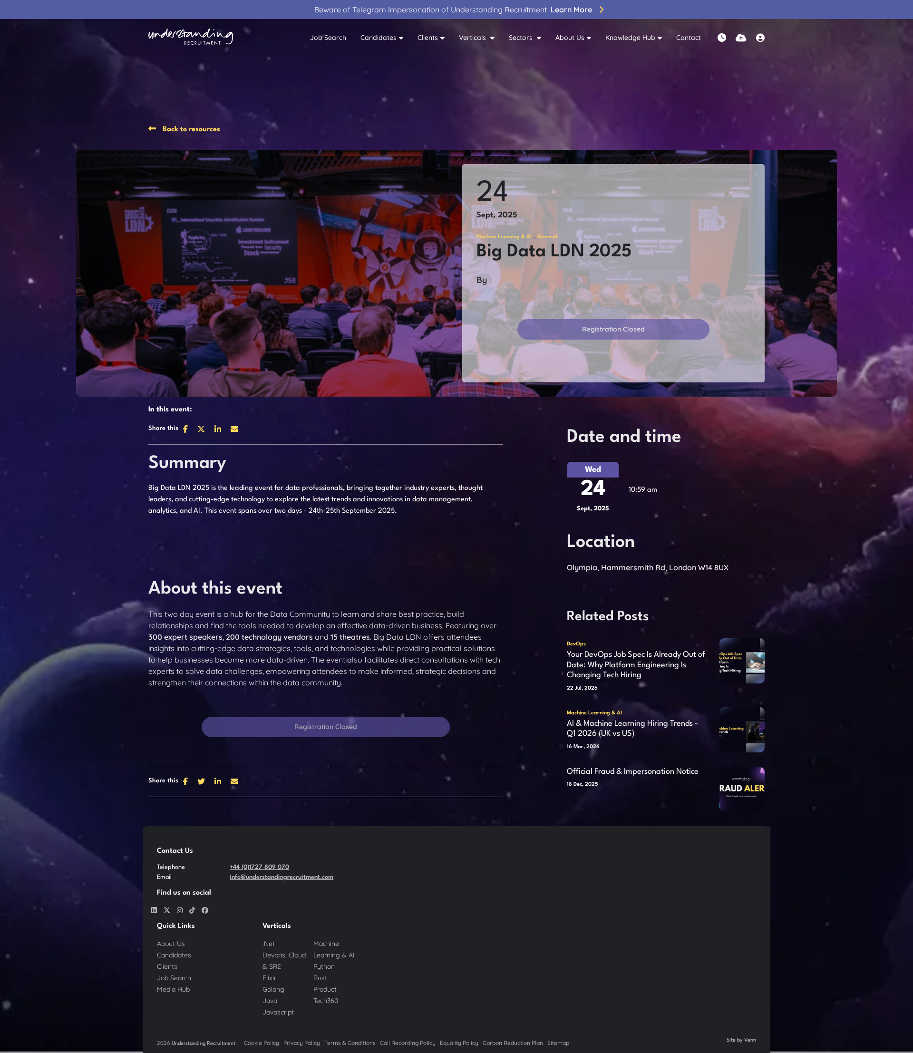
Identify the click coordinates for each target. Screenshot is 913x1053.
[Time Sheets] (722, 37)
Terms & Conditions (350, 1042)
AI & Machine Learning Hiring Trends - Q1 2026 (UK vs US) (632, 729)
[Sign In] (760, 37)
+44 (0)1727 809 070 (259, 867)
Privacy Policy (301, 1042)
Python (324, 966)
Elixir (269, 978)
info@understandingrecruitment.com (281, 877)
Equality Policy (459, 1042)
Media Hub (173, 989)
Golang (273, 989)
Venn (750, 1040)
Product (325, 989)
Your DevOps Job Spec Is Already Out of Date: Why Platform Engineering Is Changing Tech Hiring (636, 665)
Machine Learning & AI (504, 237)
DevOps (576, 644)
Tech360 (325, 1000)
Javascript (278, 1012)
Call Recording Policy (408, 1042)
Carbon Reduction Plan (513, 1042)
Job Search (328, 37)
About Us (569, 37)
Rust (320, 978)
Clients (428, 37)
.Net (268, 943)
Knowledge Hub (630, 37)
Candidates (378, 37)
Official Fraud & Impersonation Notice (633, 772)
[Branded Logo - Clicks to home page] (190, 38)
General (547, 237)
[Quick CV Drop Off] (741, 37)
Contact (688, 37)
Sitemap (558, 1042)
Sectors (521, 37)
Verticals (473, 37)
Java (269, 1000)
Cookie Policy (261, 1042)
